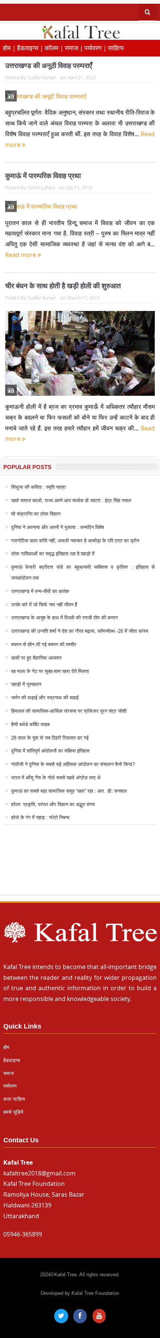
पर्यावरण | (96, 48)
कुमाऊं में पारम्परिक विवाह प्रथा (43, 176)
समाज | (74, 48)
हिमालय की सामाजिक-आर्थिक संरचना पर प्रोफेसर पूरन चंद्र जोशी (69, 711)
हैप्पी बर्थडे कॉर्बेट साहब (30, 724)
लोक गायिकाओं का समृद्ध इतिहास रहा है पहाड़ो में (53, 553)
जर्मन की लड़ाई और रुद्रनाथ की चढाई (45, 697)
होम (6, 1047)
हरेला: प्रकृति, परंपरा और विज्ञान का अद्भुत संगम (53, 804)
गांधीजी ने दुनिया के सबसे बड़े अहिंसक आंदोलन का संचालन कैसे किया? (73, 764)
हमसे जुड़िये (13, 1112)
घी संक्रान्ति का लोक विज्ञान (35, 514)
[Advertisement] (80, 867)
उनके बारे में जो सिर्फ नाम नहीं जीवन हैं (44, 604)
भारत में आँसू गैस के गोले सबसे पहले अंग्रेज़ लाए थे (55, 777)
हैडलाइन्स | (31, 48)
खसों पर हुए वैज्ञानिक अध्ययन (36, 658)
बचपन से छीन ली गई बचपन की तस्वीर (43, 644)
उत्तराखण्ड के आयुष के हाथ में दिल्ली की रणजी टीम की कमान (64, 617)
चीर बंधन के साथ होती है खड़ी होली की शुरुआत (63, 286)
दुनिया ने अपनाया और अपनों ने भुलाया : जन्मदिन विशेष (57, 527)
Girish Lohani (41, 187)
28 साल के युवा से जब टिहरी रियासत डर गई (50, 738)
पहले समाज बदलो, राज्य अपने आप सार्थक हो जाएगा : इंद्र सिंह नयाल (71, 500)
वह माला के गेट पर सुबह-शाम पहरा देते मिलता (50, 671)
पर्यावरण (10, 1086)
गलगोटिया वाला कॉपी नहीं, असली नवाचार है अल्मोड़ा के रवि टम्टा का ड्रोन (75, 540)
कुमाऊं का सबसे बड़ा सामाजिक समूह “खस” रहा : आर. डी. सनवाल (69, 791)
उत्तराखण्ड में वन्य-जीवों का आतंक (40, 591)
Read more (21, 255)
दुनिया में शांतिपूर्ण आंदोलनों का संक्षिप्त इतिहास (50, 751)
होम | (10, 48)
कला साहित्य (14, 1099)
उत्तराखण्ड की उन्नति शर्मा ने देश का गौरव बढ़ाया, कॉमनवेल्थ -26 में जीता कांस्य (79, 631)
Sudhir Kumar (42, 77)
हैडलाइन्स (11, 1060)
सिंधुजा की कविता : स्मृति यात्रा (38, 487)
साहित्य (116, 48)
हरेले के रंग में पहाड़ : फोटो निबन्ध (40, 817)
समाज (8, 1073)
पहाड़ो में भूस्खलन (26, 684)
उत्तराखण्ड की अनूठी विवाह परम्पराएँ (48, 66)
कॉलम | (55, 48)
